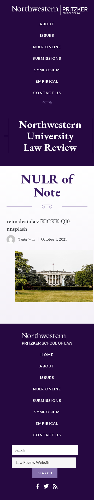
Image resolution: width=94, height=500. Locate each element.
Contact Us (47, 93)
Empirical (47, 81)
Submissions (47, 58)
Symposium (47, 70)
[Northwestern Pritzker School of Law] (49, 11)
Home (46, 354)
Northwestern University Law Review (50, 135)
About (47, 24)
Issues (47, 35)
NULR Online (47, 47)
